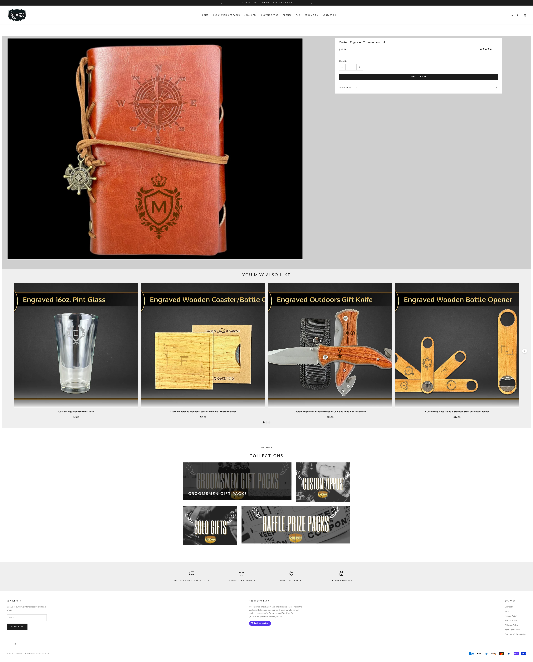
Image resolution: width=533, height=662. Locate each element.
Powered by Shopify (38, 654)
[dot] (264, 422)
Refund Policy (511, 620)
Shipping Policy (511, 625)
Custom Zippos (269, 15)
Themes (287, 15)
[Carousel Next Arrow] (524, 351)
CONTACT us (329, 15)
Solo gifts (250, 15)
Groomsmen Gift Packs (226, 15)
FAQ (298, 15)
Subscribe (17, 626)
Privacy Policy (511, 616)
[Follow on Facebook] (8, 644)
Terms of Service (512, 629)
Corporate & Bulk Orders (515, 634)
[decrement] (342, 67)
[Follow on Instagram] (15, 644)
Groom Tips (311, 15)
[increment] (360, 67)
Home (205, 15)
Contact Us (510, 607)
